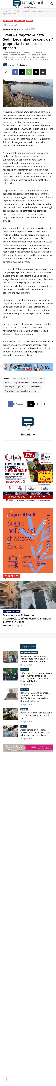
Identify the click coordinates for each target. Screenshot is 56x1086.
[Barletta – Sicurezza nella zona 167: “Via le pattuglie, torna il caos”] (10, 714)
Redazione (22, 65)
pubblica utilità (34, 387)
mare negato (9, 387)
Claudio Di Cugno (26, 378)
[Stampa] (43, 72)
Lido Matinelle (37, 383)
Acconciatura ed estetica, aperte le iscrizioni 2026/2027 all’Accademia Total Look (35, 732)
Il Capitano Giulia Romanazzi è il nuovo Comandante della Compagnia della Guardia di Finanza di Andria (36, 677)
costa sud (40, 378)
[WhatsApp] (29, 72)
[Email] (36, 72)
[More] (44, 404)
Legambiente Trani (21, 383)
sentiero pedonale (23, 391)
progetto (21, 387)
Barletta (24, 709)
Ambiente (8, 21)
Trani (11, 11)
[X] (22, 72)
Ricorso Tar (9, 391)
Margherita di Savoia (12, 612)
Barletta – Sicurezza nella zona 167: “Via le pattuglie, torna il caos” (36, 715)
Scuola (23, 726)
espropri (7, 383)
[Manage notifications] (6, 1079)
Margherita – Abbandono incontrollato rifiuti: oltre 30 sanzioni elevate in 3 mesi (27, 618)
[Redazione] (5, 65)
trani (35, 391)
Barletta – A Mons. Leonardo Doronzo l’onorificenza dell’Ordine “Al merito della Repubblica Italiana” (35, 696)
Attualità (19, 21)
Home (5, 11)
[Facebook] (15, 72)
